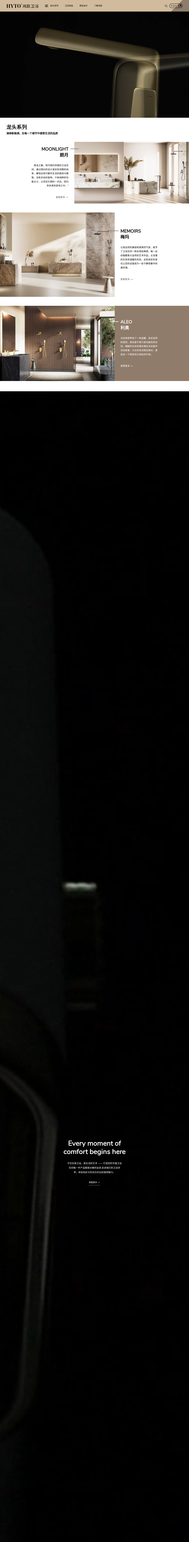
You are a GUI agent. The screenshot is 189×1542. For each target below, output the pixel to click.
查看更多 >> (62, 197)
